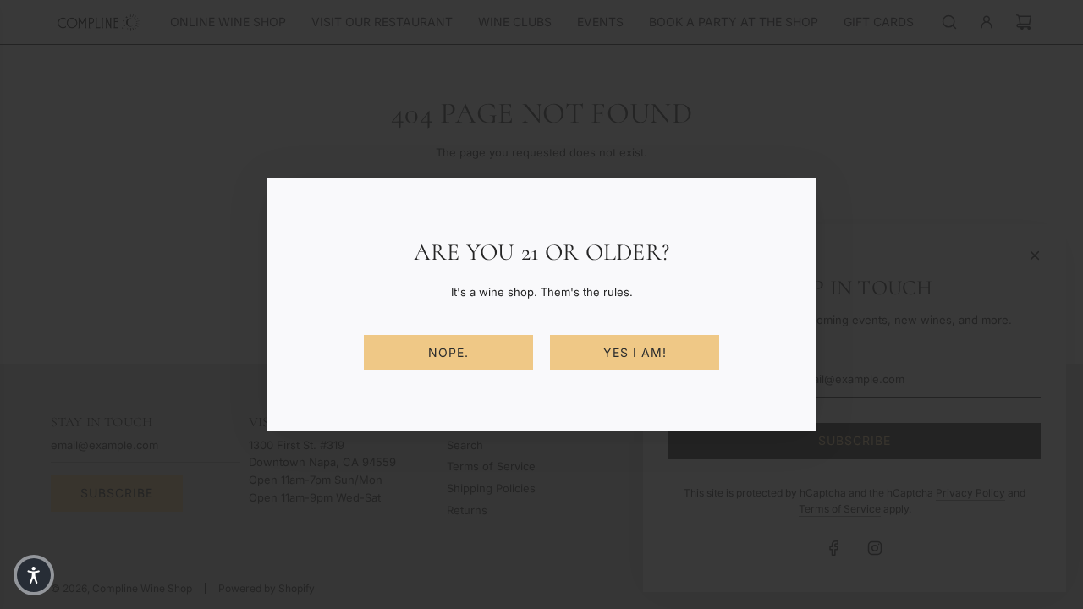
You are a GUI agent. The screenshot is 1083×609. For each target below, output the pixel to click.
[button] (34, 575)
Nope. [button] (448, 352)
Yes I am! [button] (635, 352)
